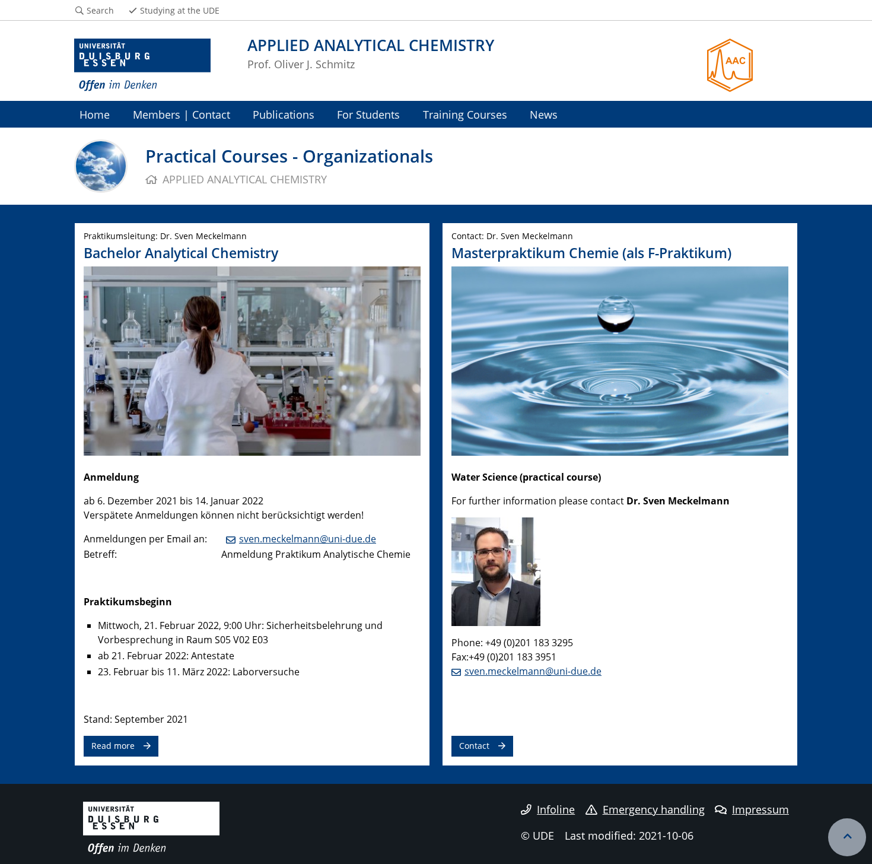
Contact (474, 745)
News (544, 114)
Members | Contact (181, 114)
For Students (368, 114)
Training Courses (465, 114)
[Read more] (252, 360)
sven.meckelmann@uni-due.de (307, 538)
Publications (283, 114)
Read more (113, 745)
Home (94, 114)
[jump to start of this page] (847, 837)
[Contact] (619, 360)
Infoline (556, 809)
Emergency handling (654, 809)
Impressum (760, 809)
